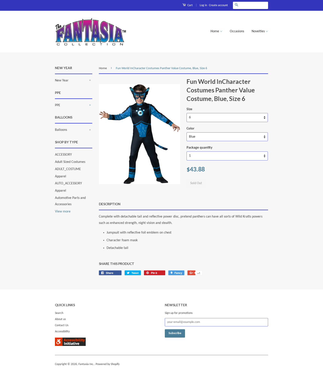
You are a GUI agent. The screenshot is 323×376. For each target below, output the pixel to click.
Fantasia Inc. (86, 364)
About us (60, 319)
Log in (203, 5)
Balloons (61, 130)
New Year (62, 80)
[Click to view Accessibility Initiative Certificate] (70, 345)
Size (189, 109)
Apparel (60, 176)
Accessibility (62, 331)
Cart (190, 5)
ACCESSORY (63, 155)
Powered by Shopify (108, 364)
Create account (218, 5)
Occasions (237, 31)
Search (59, 313)
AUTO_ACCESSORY (68, 183)
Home (215, 31)
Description (109, 204)
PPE (57, 105)
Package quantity (199, 147)
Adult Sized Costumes (70, 162)
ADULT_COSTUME (68, 169)
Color (190, 128)
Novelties (259, 31)
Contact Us (61, 325)
